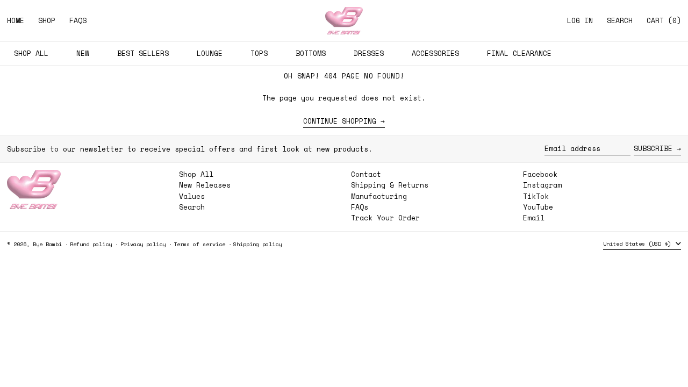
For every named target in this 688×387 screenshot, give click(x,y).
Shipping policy (257, 244)
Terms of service (199, 244)
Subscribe (653, 148)
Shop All (196, 174)
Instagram (542, 185)
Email (533, 218)
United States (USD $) (638, 243)
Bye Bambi (47, 244)
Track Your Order (385, 217)
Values (192, 196)
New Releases (205, 185)
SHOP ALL (31, 53)
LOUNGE (210, 53)
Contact (366, 174)
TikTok (536, 196)
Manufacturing (379, 196)
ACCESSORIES (435, 53)
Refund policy (91, 244)
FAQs (359, 207)
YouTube (538, 207)
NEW (82, 53)
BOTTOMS (311, 53)
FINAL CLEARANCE (519, 53)
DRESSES (369, 53)
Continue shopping (339, 121)
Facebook (540, 174)
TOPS (259, 53)
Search (192, 207)
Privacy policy (143, 244)
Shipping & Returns (389, 185)
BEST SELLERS (143, 53)
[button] (620, 20)
